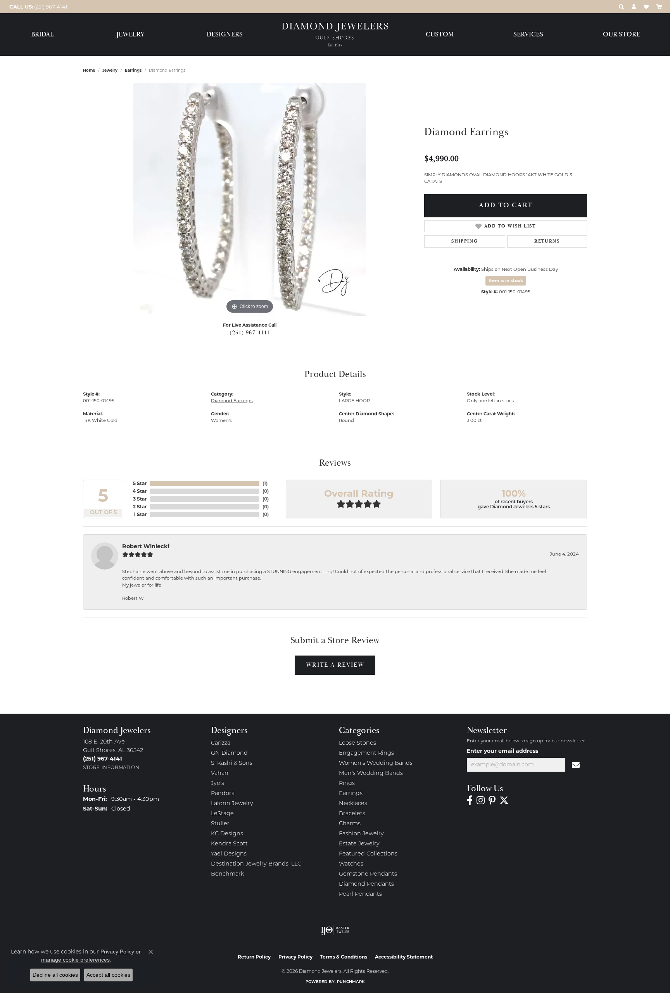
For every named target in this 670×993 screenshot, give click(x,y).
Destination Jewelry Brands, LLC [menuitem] (256, 864)
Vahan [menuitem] (219, 773)
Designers (225, 34)
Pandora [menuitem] (223, 794)
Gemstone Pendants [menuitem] (368, 874)
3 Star (140, 499)
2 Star (140, 506)
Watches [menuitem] (351, 864)
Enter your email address (502, 750)
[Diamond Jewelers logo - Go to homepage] (335, 34)
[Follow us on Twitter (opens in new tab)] (504, 800)
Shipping (464, 241)
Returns (546, 241)
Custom (440, 34)
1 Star (140, 514)
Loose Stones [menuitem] (357, 743)
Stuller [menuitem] (220, 824)
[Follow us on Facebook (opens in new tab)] (470, 800)
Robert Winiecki (145, 546)
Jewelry (130, 34)
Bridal (42, 34)
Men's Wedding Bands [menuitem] (371, 773)
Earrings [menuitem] (351, 794)
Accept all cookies (108, 975)
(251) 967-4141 (249, 332)
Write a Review (335, 665)
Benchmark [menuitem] (227, 874)
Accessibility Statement (404, 957)
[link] (37, 6)
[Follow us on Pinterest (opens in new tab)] (492, 800)
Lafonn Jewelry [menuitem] (232, 804)
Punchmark (350, 982)
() (265, 483)
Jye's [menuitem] (217, 783)
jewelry (109, 70)
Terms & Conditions (343, 957)
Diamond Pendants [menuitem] (366, 884)
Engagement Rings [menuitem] (366, 753)
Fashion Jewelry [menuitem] (361, 834)
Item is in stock (506, 280)
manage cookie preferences (75, 960)
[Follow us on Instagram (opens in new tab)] (481, 800)
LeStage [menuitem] (222, 814)
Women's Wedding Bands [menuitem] (376, 763)
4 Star (140, 491)
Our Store (621, 34)
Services (528, 34)
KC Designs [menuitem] (227, 834)
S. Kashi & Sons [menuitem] (231, 763)
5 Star (140, 483)
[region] (249, 199)
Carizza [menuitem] (220, 743)
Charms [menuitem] (350, 824)
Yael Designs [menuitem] (229, 854)
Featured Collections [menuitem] (368, 854)
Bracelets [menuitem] (352, 814)
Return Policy (254, 957)
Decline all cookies (55, 975)
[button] (621, 6)
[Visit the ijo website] (335, 930)
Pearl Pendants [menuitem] (360, 894)
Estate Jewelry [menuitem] (359, 844)
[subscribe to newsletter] (576, 765)
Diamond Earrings (232, 400)
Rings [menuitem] (347, 783)
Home (89, 70)
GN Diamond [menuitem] (229, 753)
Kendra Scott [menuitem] (229, 844)
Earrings (133, 70)
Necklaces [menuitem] (353, 804)
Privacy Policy (295, 957)
